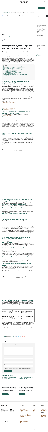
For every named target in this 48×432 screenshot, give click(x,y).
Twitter (18, 336)
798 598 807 (7, 2)
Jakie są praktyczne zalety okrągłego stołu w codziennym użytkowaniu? (14, 67)
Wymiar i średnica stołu (8, 75)
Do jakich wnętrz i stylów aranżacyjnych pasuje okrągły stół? (12, 69)
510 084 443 (12, 411)
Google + (22, 336)
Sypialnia (40, 55)
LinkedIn (20, 336)
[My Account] (39, 2)
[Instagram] (7, 421)
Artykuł (38, 48)
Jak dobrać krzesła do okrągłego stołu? (9, 73)
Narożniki (23, 6)
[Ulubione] (42, 2)
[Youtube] (5, 421)
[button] (41, 8)
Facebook (16, 336)
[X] (4, 421)
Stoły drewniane (29, 6)
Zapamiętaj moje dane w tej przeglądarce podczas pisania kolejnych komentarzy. (18, 368)
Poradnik (8, 12)
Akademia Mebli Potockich (41, 45)
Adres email (6, 360)
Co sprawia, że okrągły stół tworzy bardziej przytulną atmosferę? (13, 66)
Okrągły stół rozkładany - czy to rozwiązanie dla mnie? (11, 68)
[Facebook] (2, 421)
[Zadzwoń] (3, 2)
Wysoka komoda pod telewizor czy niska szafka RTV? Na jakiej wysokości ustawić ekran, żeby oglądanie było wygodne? (41, 37)
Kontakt (5, 8)
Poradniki (5, 7)
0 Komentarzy (13, 336)
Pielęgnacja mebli (39, 54)
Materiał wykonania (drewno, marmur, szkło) (11, 76)
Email (24, 336)
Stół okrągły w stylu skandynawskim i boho (10, 71)
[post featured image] (10, 381)
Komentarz (6, 346)
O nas (23, 9)
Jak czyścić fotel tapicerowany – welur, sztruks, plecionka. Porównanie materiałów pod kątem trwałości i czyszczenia (41, 23)
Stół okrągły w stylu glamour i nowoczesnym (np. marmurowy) (13, 72)
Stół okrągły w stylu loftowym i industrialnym (11, 70)
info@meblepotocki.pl (4, 417)
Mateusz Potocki (8, 36)
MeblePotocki (4, 12)
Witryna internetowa (7, 364)
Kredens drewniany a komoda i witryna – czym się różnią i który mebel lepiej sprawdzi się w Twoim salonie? (41, 30)
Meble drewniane (16, 6)
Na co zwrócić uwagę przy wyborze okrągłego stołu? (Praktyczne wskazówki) (15, 74)
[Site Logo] (24, 2)
